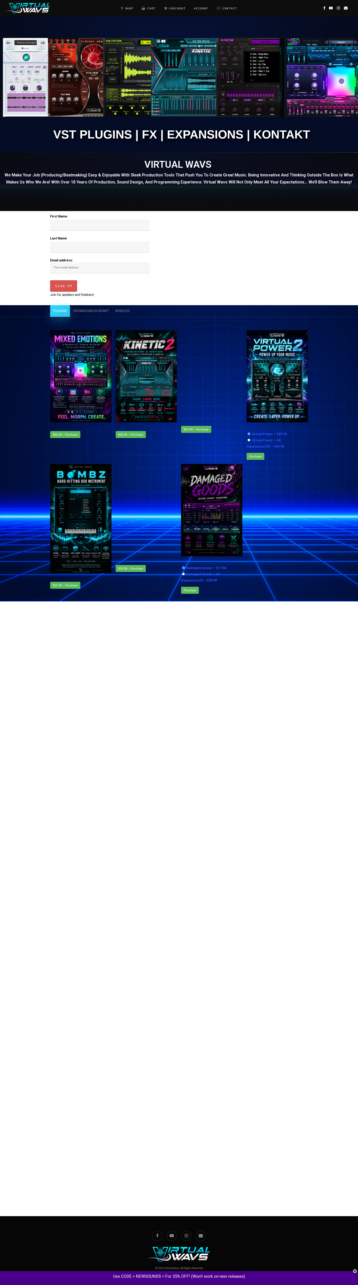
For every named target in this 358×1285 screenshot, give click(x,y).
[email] (201, 1236)
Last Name (58, 238)
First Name (58, 216)
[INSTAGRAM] (338, 8)
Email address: (61, 260)
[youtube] (172, 1236)
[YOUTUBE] (331, 8)
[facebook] (157, 1236)
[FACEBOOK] (324, 8)
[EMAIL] (346, 8)
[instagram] (186, 1236)
